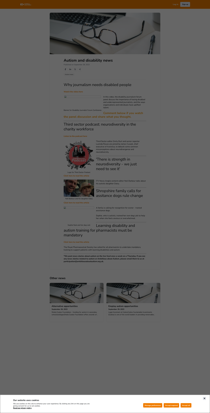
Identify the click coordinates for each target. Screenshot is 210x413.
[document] (105, 404)
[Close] (204, 398)
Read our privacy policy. (22, 408)
